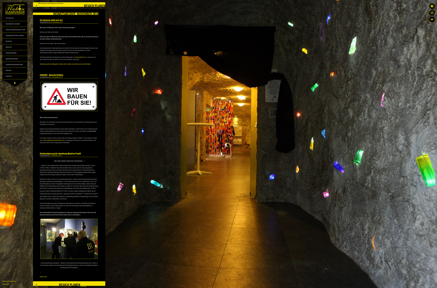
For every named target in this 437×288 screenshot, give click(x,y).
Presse (8, 70)
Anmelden (83, 286)
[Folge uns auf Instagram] (432, 13)
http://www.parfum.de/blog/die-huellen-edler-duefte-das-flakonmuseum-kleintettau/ (65, 64)
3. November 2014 (56, 156)
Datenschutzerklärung (9, 281)
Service (9, 47)
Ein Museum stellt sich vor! (51, 20)
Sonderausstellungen (15, 35)
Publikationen (11, 53)
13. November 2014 (56, 77)
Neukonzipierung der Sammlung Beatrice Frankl (60, 153)
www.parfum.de (80, 57)
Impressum (5, 284)
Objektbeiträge (12, 59)
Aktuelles (10, 18)
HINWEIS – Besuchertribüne (51, 75)
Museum (9, 41)
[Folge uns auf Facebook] (432, 6)
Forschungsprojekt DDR (15, 30)
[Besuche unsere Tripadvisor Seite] (432, 19)
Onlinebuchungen (13, 24)
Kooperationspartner (14, 64)
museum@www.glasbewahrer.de (53, 140)
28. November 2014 (56, 22)
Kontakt (9, 76)
